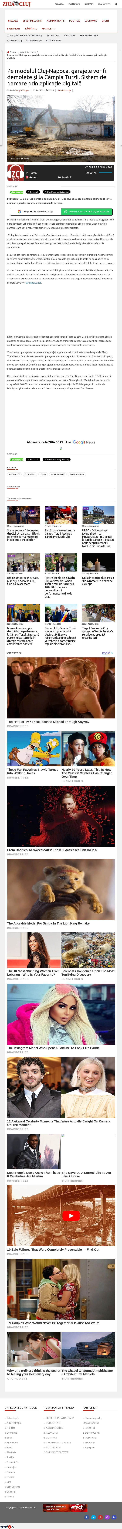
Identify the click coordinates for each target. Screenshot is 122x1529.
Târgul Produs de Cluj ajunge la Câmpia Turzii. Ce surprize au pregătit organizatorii (98, 633)
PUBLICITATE (53, 1422)
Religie (10, 1476)
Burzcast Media (72, 1524)
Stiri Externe (13, 1486)
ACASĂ (14, 20)
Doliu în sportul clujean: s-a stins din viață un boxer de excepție (98, 581)
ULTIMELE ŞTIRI (33, 20)
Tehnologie (13, 1417)
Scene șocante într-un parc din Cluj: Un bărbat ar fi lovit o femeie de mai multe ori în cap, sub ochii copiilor (23, 535)
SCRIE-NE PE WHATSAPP (60, 1417)
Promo (10, 1496)
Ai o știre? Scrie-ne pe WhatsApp (25, 35)
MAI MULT (47, 28)
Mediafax (90, 1442)
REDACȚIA (52, 1432)
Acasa (13, 52)
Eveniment (13, 28)
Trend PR (90, 1427)
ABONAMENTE (54, 1427)
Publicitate (74, 4)
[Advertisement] (61, 310)
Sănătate (31, 28)
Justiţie (10, 1457)
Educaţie (11, 1467)
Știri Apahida (55, 40)
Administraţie (55, 20)
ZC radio (71, 35)
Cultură (11, 1472)
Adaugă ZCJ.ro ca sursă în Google (37, 211)
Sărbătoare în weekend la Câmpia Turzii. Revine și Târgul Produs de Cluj (60, 533)
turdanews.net (33, 282)
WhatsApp (105, 4)
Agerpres (90, 1447)
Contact (89, 4)
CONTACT (51, 1437)
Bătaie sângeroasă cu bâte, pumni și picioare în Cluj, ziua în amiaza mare (23, 581)
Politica (11, 1427)
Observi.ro (90, 1437)
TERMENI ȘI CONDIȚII (58, 1442)
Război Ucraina (90, 35)
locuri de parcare (77, 474)
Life (9, 1481)
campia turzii (14, 474)
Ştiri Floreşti (35, 40)
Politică (74, 20)
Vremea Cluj (15, 40)
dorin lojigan (30, 474)
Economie (91, 20)
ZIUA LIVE (54, 35)
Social (10, 1437)
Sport (105, 20)
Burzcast (58, 1524)
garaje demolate (57, 474)
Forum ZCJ (12, 1462)
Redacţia (59, 4)
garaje (43, 474)
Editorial (11, 1491)
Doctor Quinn (92, 1432)
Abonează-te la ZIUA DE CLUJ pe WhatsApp (88, 211)
